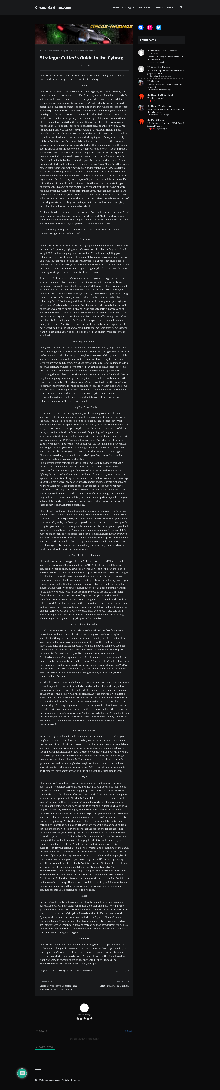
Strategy (126, 7)
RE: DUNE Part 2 (155, 120)
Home (116, 7)
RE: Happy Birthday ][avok (160, 95)
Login (130, 1031)
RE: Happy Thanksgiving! (159, 106)
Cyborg (61, 970)
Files (158, 7)
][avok (152, 101)
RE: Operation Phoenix (158, 67)
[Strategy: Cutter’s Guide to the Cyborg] (39, 36)
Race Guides (143, 7)
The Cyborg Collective (84, 51)
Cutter (51, 970)
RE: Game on (153, 81)
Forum (170, 7)
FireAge (153, 62)
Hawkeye (154, 90)
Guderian (154, 76)
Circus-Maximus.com (53, 7)
